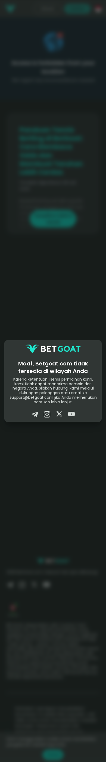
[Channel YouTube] (71, 414)
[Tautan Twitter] (59, 414)
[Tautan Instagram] (47, 414)
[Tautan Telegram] (35, 414)
